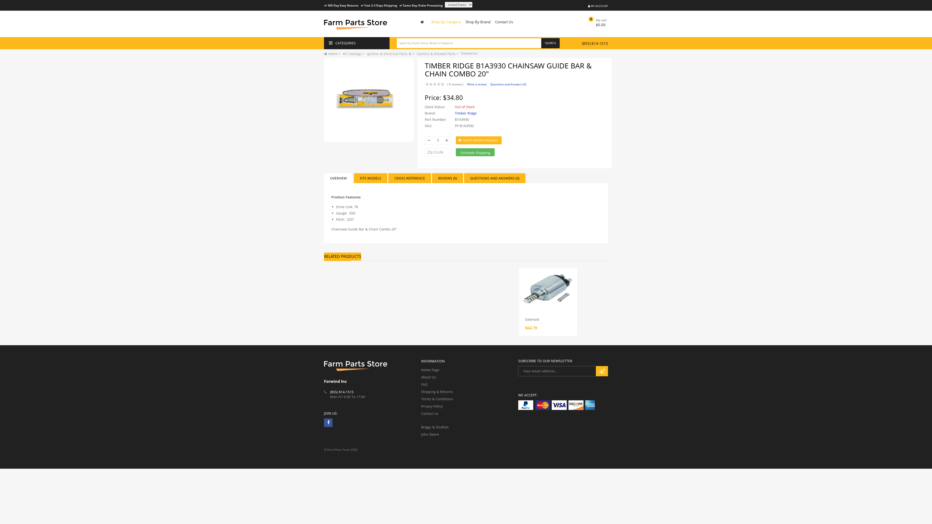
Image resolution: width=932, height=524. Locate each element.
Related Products (342, 256)
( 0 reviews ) (455, 84)
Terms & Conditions (437, 399)
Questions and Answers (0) (508, 84)
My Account (599, 6)
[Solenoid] (548, 289)
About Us (428, 377)
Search (550, 43)
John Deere (430, 434)
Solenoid (532, 319)
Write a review (477, 84)
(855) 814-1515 (595, 43)
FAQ (424, 384)
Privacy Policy (432, 406)
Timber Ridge (466, 113)
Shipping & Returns (437, 391)
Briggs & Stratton (435, 427)
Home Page (430, 370)
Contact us (429, 413)
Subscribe (602, 371)
